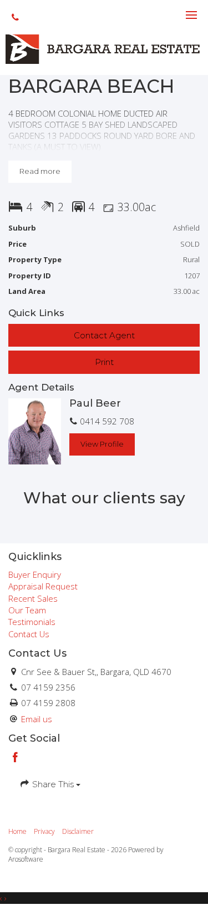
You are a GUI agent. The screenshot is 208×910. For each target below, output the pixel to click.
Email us (36, 718)
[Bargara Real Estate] (104, 48)
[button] (104, 362)
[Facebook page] (15, 758)
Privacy (44, 831)
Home (17, 831)
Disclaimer (78, 831)
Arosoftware (25, 859)
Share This (53, 784)
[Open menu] (191, 15)
